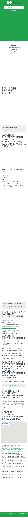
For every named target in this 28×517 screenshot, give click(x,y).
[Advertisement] (14, 26)
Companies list (14, 48)
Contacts (14, 54)
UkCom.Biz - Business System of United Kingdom (13, 513)
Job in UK (14, 50)
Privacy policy (7, 515)
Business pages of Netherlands (18, 515)
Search (14, 10)
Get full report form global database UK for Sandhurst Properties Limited (12, 327)
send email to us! (17, 186)
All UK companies (7, 126)
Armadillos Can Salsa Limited (13, 451)
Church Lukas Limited (11, 449)
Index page (14, 46)
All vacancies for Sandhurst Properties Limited (13, 385)
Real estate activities (16, 126)
